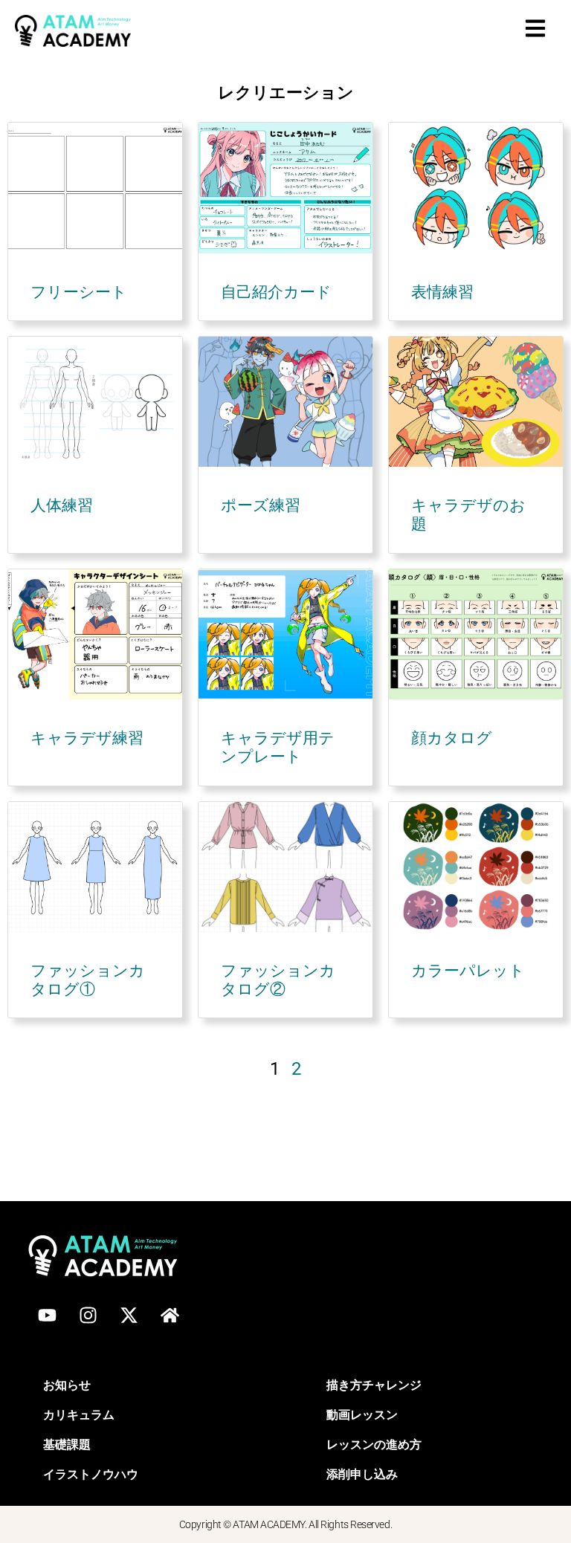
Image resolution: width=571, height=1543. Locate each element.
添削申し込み (362, 1473)
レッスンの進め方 (374, 1444)
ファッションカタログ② (278, 980)
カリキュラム (78, 1414)
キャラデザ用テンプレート (278, 747)
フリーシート (78, 292)
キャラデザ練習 (86, 738)
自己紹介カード (276, 292)
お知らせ (67, 1384)
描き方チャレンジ (374, 1384)
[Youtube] (46, 1315)
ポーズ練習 (260, 505)
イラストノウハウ (90, 1473)
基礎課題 (67, 1444)
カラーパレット (468, 971)
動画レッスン (362, 1414)
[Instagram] (87, 1315)
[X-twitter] (128, 1315)
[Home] (169, 1315)
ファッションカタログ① (87, 980)
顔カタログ (451, 738)
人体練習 (61, 505)
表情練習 (442, 292)
